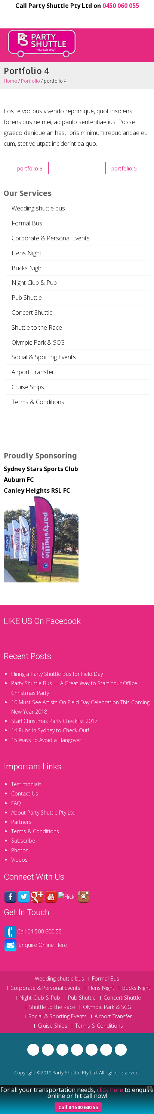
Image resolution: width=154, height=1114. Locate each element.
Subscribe (23, 840)
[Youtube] (77, 17)
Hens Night (26, 253)
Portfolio (30, 80)
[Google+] (37, 895)
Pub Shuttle (27, 297)
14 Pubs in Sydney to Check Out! (50, 730)
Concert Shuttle (32, 312)
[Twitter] (51, 17)
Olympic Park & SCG (38, 342)
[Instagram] (83, 895)
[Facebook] (38, 17)
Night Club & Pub (34, 282)
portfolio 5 (124, 168)
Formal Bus (27, 223)
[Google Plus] (64, 17)
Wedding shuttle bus (38, 208)
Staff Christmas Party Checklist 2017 (54, 720)
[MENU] (143, 38)
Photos (19, 850)
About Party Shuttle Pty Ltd (43, 812)
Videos (19, 859)
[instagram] (115, 17)
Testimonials (26, 784)
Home (10, 80)
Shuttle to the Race (37, 327)
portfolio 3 (29, 168)
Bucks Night (27, 268)
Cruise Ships (28, 387)
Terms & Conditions (38, 402)
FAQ (16, 803)
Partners (21, 821)
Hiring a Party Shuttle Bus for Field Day (57, 673)
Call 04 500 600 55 (39, 931)
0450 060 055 (120, 5)
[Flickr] (102, 17)
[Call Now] (10, 931)
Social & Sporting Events (44, 357)
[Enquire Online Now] (10, 944)
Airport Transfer (33, 372)
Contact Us (24, 793)
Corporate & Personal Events (51, 238)
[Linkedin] (89, 17)
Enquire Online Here (43, 944)
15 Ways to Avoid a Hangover (46, 740)
